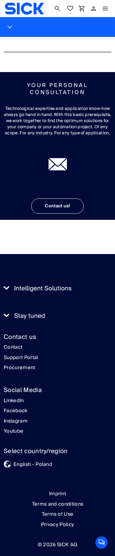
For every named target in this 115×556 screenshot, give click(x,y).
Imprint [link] (57, 493)
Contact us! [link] (57, 206)
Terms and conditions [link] (57, 504)
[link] (24, 8)
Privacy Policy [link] (57, 524)
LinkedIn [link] (14, 401)
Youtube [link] (13, 431)
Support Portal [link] (21, 358)
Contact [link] (13, 347)
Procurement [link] (19, 368)
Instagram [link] (16, 421)
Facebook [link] (16, 411)
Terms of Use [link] (58, 514)
